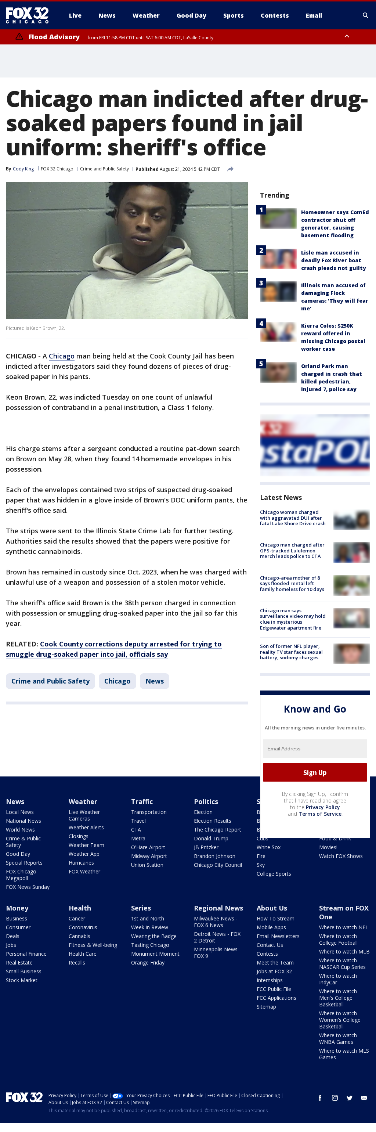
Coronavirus (83, 927)
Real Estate (19, 962)
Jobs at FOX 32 (274, 971)
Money (17, 908)
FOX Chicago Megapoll (21, 875)
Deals (12, 936)
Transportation (149, 811)
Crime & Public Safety (23, 841)
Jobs (11, 944)
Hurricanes (81, 862)
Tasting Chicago (150, 944)
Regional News (218, 908)
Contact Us (270, 944)
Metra (138, 838)
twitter (349, 1098)
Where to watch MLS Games (344, 1054)
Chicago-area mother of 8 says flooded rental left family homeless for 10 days (292, 583)
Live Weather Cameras (84, 815)
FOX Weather (84, 871)
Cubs (262, 838)
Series (141, 908)
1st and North (147, 918)
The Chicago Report (217, 829)
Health (80, 908)
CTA (136, 829)
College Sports (274, 873)
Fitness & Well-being (93, 944)
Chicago (62, 356)
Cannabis (79, 936)
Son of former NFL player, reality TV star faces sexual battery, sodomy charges (291, 652)
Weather (83, 801)
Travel (138, 820)
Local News (20, 811)
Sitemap (266, 1006)
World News (20, 829)
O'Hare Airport (148, 847)
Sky (261, 864)
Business (16, 918)
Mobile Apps (271, 927)
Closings (78, 836)
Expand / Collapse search (365, 15)
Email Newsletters (278, 936)
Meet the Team (275, 962)
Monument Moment (155, 953)
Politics (206, 801)
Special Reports (24, 862)
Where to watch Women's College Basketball (340, 1020)
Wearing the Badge (154, 936)
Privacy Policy (323, 807)
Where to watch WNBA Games (338, 1038)
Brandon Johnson (214, 855)
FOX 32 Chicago (57, 169)
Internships (270, 980)
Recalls (77, 962)
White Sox (269, 847)
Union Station (147, 864)
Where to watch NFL (343, 927)
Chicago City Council (218, 864)
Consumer (18, 927)
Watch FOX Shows (341, 855)
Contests (267, 953)
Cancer (77, 918)
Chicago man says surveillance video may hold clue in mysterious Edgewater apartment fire (293, 619)
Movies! (328, 847)
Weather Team (86, 844)
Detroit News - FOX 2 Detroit (217, 937)
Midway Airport (149, 855)
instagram (335, 1098)
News (154, 681)
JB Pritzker (206, 847)
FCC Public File (274, 988)
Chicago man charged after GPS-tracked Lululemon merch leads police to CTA (292, 550)
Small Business (23, 971)
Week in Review (149, 927)
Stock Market (21, 980)
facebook (320, 1098)
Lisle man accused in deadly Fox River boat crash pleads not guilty (333, 260)
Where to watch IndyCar (338, 979)
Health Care (83, 953)
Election (203, 811)
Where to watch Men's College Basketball (338, 998)
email (364, 1098)
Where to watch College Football (338, 939)
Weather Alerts (86, 827)
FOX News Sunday (28, 886)
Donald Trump (211, 838)
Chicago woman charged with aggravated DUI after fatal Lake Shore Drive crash (293, 518)
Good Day (18, 853)
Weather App (84, 853)
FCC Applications (276, 997)
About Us (272, 908)
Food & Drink (335, 838)
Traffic (142, 801)
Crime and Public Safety (104, 169)
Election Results (212, 820)
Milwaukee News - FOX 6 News (216, 922)
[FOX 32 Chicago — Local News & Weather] (30, 15)
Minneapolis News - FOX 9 (217, 952)
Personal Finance (26, 953)
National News (23, 820)
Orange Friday (147, 962)
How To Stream (275, 918)
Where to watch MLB (344, 951)
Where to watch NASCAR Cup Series (342, 963)
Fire (261, 855)
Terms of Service (320, 813)
